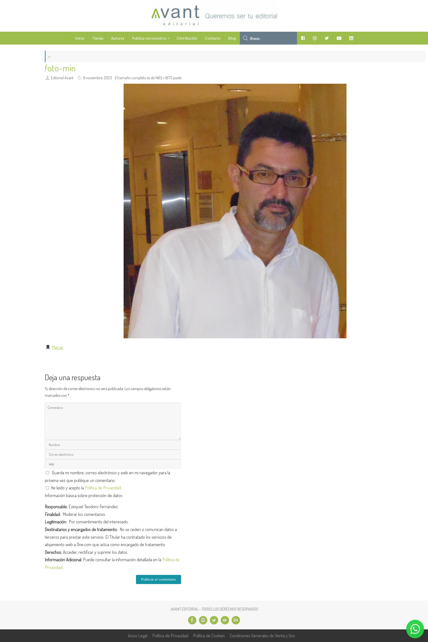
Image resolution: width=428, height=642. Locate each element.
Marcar (57, 347)
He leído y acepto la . (86, 487)
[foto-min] (235, 211)
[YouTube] (225, 620)
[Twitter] (214, 620)
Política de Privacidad (103, 487)
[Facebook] (192, 620)
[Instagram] (203, 620)
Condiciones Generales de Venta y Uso (262, 635)
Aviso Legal (137, 635)
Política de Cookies (209, 635)
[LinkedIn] (236, 620)
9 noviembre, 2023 (97, 77)
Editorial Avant (62, 77)
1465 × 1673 (163, 77)
